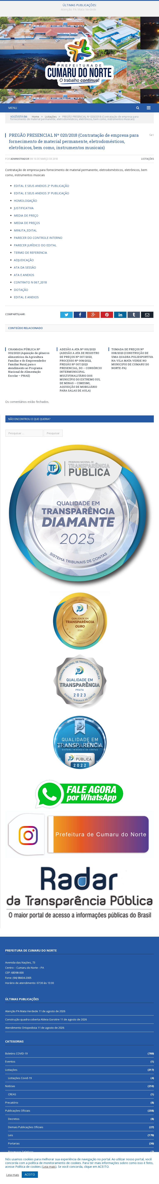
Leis (10, 1135)
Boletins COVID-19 (16, 1053)
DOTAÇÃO (21, 290)
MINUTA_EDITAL (25, 230)
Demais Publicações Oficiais (25, 1127)
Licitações (147, 158)
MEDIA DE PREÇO (26, 215)
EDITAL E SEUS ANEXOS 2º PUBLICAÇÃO (41, 186)
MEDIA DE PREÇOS (27, 223)
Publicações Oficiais (17, 1110)
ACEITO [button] (30, 1174)
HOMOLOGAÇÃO (25, 201)
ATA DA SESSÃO (25, 267)
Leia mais (49, 1166)
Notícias (10, 1086)
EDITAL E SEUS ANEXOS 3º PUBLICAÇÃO (41, 193)
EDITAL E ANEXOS (26, 297)
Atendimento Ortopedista (21, 1028)
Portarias (14, 1143)
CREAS (12, 1094)
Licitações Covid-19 (20, 1078)
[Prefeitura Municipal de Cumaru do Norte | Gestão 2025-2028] (79, 60)
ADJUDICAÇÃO (24, 260)
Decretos (13, 1119)
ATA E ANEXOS (24, 275)
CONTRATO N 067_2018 (30, 282)
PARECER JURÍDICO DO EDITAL (35, 245)
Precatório (11, 1102)
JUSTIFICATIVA (24, 208)
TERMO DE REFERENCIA (30, 253)
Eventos (10, 1061)
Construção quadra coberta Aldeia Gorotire (78, 9)
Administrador (20, 158)
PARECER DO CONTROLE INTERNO (38, 238)
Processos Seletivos (21, 1151)
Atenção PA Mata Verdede (21, 1011)
